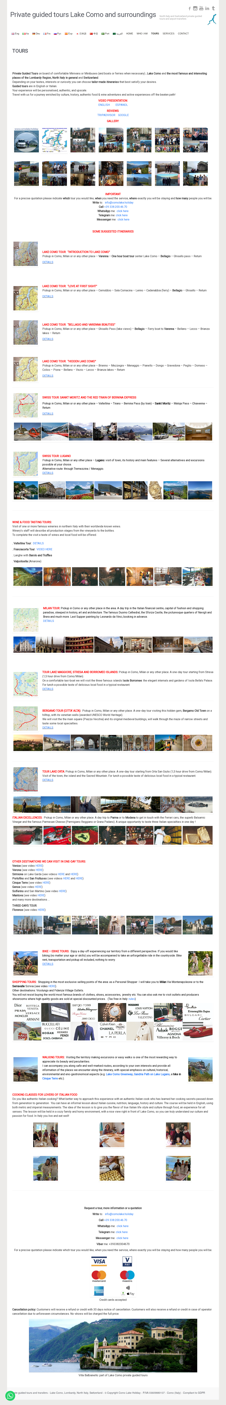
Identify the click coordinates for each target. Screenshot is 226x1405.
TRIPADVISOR (106, 115)
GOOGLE (123, 115)
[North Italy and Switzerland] (111, 140)
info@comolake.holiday (119, 202)
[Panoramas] (55, 173)
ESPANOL (121, 105)
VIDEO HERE (44, 549)
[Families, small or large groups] (196, 140)
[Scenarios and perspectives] (139, 173)
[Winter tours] (167, 173)
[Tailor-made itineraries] (167, 140)
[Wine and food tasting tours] (111, 173)
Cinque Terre (50, 1078)
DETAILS (47, 262)
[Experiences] (26, 173)
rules (132, 999)
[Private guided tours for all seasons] (196, 173)
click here (123, 211)
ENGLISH (104, 105)
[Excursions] (83, 173)
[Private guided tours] (83, 140)
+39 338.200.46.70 (115, 206)
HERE (38, 865)
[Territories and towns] (139, 140)
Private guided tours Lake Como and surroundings (83, 15)
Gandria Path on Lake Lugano (152, 1074)
